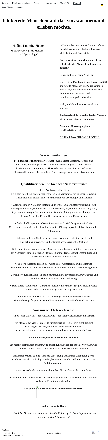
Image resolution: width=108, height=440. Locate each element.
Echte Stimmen (7, 7)
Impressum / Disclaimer (54, 433)
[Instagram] (94, 433)
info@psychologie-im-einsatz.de (12, 435)
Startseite (5, 3)
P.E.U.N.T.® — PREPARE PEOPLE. (80, 137)
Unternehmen (51, 3)
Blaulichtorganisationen (21, 3)
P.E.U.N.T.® (65, 3)
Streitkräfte (38, 3)
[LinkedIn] (99, 433)
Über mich (77, 3)
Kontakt (20, 7)
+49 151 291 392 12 (8, 433)
